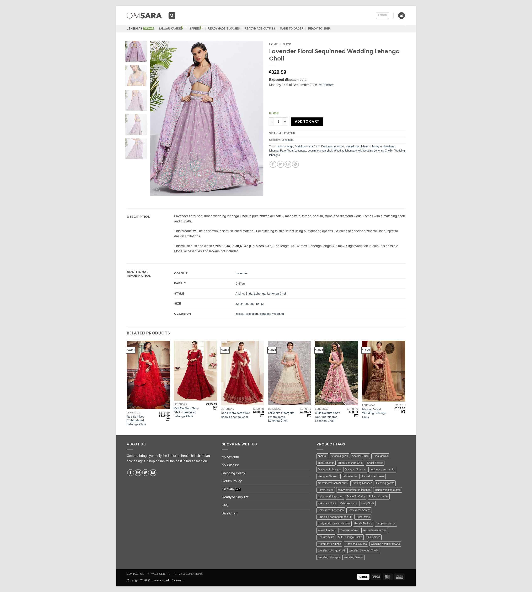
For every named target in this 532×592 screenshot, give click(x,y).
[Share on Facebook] (273, 164)
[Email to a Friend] (287, 164)
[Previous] (157, 118)
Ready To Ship (319, 28)
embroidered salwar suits (333, 483)
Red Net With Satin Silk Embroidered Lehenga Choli (186, 412)
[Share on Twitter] (280, 164)
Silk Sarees (373, 537)
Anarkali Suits (360, 456)
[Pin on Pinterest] (295, 164)
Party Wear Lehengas (293, 150)
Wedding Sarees (353, 557)
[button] (172, 15)
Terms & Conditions (188, 573)
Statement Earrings (329, 543)
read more (326, 85)
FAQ (225, 505)
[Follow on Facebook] (130, 472)
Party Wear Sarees (359, 510)
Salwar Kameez (170, 28)
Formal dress (326, 489)
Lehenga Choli (276, 293)
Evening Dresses (362, 483)
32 (237, 303)
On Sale (228, 489)
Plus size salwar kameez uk (335, 516)
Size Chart (229, 513)
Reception (251, 313)
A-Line (239, 293)
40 (257, 303)
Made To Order (356, 496)
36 (247, 303)
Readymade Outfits (260, 28)
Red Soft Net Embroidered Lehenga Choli (136, 420)
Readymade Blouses (224, 28)
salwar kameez (327, 530)
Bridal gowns (380, 456)
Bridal (239, 313)
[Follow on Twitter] (145, 472)
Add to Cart (307, 121)
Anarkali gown (339, 456)
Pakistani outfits (378, 496)
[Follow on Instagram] (138, 472)
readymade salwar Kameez (334, 523)
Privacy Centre (159, 573)
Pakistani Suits (327, 503)
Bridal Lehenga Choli (307, 146)
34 (242, 303)
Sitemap (177, 580)
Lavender (241, 273)
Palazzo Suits (348, 503)
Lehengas (134, 28)
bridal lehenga (285, 146)
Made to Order (291, 28)
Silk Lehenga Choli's (350, 537)
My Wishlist (230, 465)
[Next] (255, 118)
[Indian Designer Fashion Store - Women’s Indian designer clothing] (144, 15)
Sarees (195, 28)
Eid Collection (350, 476)
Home (273, 44)
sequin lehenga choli (320, 150)
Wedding (278, 313)
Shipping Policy (233, 473)
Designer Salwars (355, 469)
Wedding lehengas (329, 557)
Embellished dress (373, 476)
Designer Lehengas (332, 146)
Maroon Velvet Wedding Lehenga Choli (374, 412)
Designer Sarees (328, 476)
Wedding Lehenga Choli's (378, 150)
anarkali (322, 456)
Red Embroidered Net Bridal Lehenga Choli (235, 414)
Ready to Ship (232, 497)
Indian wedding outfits (387, 489)
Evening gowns (385, 483)
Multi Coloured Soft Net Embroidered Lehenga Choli (327, 416)
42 (262, 303)
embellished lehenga (358, 146)
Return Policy (232, 481)
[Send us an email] (153, 472)
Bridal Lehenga (256, 293)
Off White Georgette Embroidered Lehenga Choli (281, 416)
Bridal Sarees (375, 462)
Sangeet (265, 313)
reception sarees (386, 523)
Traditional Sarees (356, 543)
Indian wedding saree (330, 496)
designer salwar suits (382, 469)
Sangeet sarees (349, 530)
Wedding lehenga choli (347, 150)
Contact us (135, 573)
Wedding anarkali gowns (385, 543)
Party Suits (367, 503)
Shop (287, 44)
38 (252, 303)
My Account (230, 457)
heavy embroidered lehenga (354, 489)
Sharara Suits (326, 537)
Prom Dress (363, 516)
